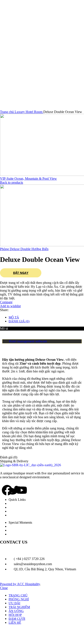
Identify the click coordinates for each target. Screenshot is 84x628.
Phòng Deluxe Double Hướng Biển (24, 249)
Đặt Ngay (20, 273)
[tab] (46, 317)
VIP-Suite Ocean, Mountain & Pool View (28, 178)
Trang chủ (7, 112)
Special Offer (22, 534)
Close (4, 588)
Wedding (19, 526)
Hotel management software (28, 341)
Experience (20, 511)
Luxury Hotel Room (29, 112)
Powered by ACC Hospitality (20, 584)
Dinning (18, 507)
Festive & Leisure (25, 530)
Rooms (18, 503)
